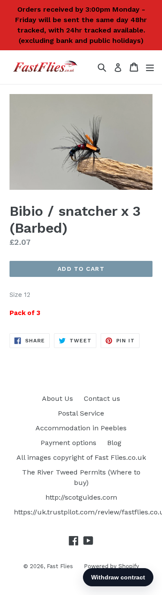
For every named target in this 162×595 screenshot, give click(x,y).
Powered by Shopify (111, 566)
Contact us (102, 398)
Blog (114, 443)
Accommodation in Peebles (81, 428)
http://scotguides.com (81, 497)
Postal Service (81, 413)
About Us (57, 398)
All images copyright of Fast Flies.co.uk (81, 457)
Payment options (68, 443)
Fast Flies (60, 566)
